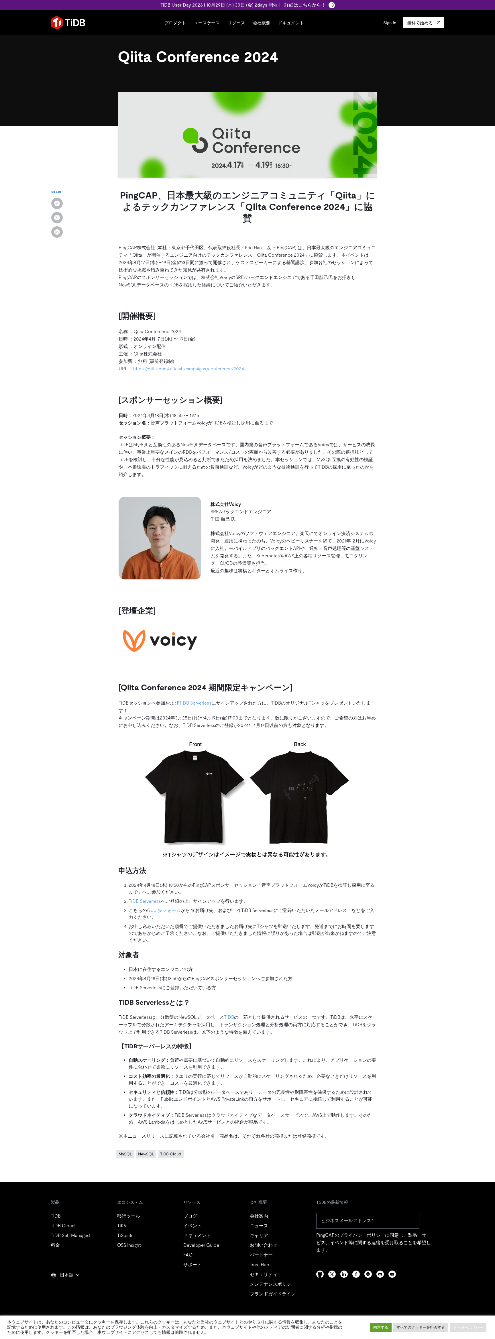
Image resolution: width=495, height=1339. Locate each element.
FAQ (187, 1255)
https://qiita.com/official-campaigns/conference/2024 (188, 368)
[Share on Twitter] (57, 217)
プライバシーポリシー (362, 1235)
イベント (192, 1225)
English (62, 1287)
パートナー (261, 1255)
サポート (192, 1264)
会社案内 (259, 1216)
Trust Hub (259, 1264)
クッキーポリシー (468, 1327)
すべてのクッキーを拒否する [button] (420, 1327)
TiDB (229, 1017)
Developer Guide (201, 1245)
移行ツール (128, 1216)
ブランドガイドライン (273, 1294)
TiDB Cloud (170, 1154)
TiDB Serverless (195, 703)
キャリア (259, 1235)
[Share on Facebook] (57, 203)
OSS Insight (129, 1245)
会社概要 (261, 22)
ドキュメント (291, 22)
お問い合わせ (263, 1245)
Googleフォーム (164, 910)
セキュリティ (263, 1274)
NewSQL (146, 1154)
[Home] (68, 22)
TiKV (122, 1225)
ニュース (259, 1225)
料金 (55, 1245)
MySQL (125, 1154)
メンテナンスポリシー (273, 1284)
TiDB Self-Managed (70, 1235)
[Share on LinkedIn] (57, 232)
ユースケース (207, 22)
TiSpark (124, 1235)
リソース (236, 22)
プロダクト (175, 22)
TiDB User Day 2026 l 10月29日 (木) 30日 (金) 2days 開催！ (243, 5)
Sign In (389, 22)
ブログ (190, 1216)
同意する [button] (380, 1327)
